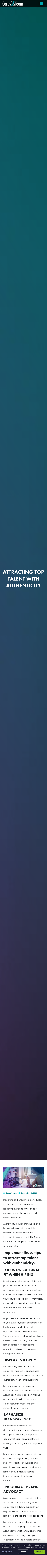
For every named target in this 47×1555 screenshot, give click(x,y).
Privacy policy (7, 1551)
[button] (41, 4)
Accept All (39, 1551)
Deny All (23, 1551)
